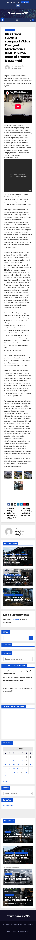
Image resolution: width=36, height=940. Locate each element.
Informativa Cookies (23, 931)
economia (18, 554)
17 (5, 768)
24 (5, 772)
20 (18, 768)
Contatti (14, 931)
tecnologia (18, 595)
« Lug (5, 781)
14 (22, 765)
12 (14, 765)
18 (10, 768)
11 (9, 765)
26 (14, 772)
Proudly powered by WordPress (12, 924)
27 (18, 772)
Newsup (29, 924)
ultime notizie (9, 895)
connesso (15, 619)
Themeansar (18, 927)
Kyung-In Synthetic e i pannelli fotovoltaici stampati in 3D (25, 512)
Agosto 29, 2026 (12, 840)
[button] (30, 20)
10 (5, 765)
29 (26, 772)
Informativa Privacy (18, 936)
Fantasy (20, 562)
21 (22, 768)
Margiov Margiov (19, 66)
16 (30, 765)
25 (10, 772)
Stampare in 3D (18, 13)
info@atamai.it (8, 805)
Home (8, 931)
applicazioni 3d (10, 30)
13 (18, 765)
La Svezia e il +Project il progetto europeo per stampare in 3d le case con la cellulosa (11, 514)
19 (14, 768)
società (25, 554)
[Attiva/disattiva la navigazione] (17, 20)
